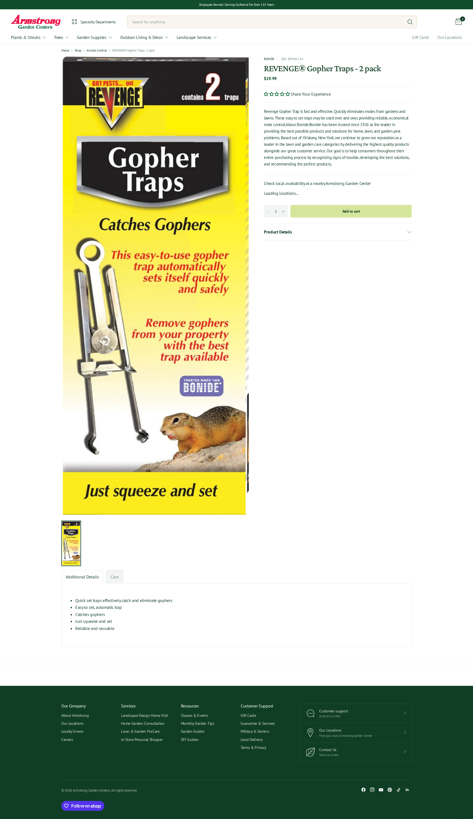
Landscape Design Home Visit (144, 715)
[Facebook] (363, 789)
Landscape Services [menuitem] (194, 37)
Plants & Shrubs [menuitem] (25, 37)
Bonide (269, 59)
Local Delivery (252, 739)
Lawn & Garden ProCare (140, 731)
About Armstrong (75, 715)
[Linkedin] (407, 789)
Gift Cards (420, 37)
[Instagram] (372, 789)
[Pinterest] (389, 789)
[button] (277, 93)
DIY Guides (189, 739)
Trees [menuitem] (58, 37)
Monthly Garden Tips (197, 723)
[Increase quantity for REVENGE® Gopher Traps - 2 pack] (283, 211)
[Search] (410, 22)
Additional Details (82, 577)
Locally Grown (72, 731)
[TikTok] (398, 789)
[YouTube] (381, 789)
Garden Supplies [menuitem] (91, 37)
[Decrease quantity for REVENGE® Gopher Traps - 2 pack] (268, 211)
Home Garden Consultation (142, 723)
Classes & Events (194, 715)
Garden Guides (192, 731)
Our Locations (449, 37)
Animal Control (96, 50)
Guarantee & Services (258, 723)
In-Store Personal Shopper (142, 739)
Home (65, 50)
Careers (67, 739)
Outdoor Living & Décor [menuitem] (141, 37)
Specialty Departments (98, 21)
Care (115, 577)
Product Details (278, 232)
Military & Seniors (255, 731)
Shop (78, 50)
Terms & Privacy (253, 747)
